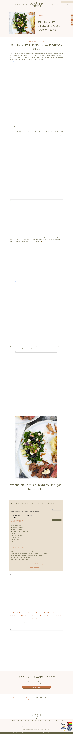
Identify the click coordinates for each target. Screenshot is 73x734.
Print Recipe (41, 41)
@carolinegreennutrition (34, 567)
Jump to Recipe (32, 41)
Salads (40, 15)
